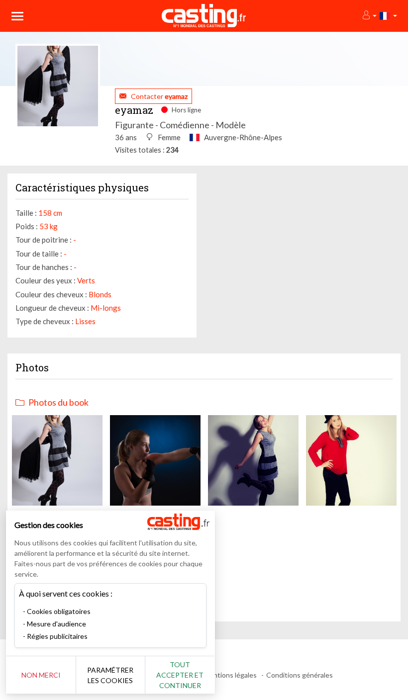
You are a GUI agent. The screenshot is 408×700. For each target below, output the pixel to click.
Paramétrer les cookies (110, 675)
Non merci (41, 675)
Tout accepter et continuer (180, 675)
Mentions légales (230, 675)
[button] (369, 15)
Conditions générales (299, 675)
